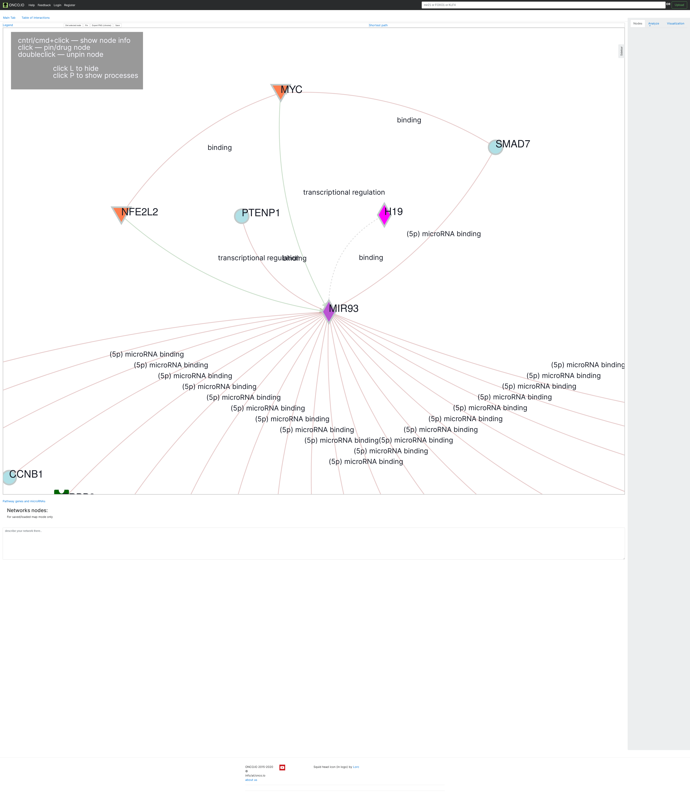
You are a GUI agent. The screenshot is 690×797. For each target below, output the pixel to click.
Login (57, 5)
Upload (679, 4)
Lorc (356, 767)
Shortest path (378, 25)
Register (69, 5)
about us (251, 780)
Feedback (44, 5)
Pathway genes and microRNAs (24, 501)
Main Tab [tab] (9, 17)
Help (32, 5)
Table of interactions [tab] (36, 17)
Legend (8, 25)
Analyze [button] (653, 23)
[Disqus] (314, 613)
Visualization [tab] (675, 23)
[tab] (497, 25)
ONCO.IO (16, 5)
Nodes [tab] (637, 23)
